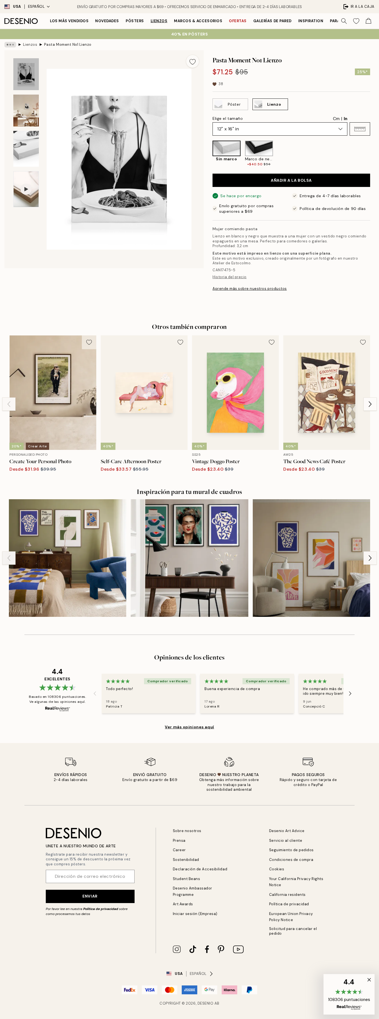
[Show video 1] (26, 189)
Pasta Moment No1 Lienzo (68, 44)
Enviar (89, 896)
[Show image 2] (26, 110)
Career (179, 850)
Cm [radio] (336, 118)
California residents (287, 894)
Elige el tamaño (228, 118)
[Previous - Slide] (208, 153)
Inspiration (311, 21)
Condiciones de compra (291, 859)
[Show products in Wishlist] (356, 21)
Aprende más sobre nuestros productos (250, 288)
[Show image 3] (26, 149)
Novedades (107, 21)
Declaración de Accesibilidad (200, 869)
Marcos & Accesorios (198, 21)
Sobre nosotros (187, 830)
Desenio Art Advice (287, 830)
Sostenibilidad (186, 859)
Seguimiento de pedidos (291, 850)
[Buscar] (344, 21)
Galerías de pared (272, 21)
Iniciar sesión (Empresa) (195, 913)
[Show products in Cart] (368, 21)
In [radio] (345, 118)
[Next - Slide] (374, 153)
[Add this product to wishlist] (192, 61)
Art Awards (183, 904)
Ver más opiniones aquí (189, 726)
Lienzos (159, 21)
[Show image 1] (26, 74)
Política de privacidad (100, 909)
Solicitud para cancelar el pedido (293, 931)
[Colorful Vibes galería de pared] (311, 558)
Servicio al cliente (285, 840)
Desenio (206, 1003)
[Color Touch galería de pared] (189, 558)
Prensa (179, 840)
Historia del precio (230, 277)
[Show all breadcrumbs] (10, 44)
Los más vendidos (69, 21)
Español (36, 6)
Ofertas (238, 21)
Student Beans (186, 878)
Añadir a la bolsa (291, 180)
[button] (360, 129)
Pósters (135, 21)
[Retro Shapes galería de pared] (67, 558)
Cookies (276, 869)
